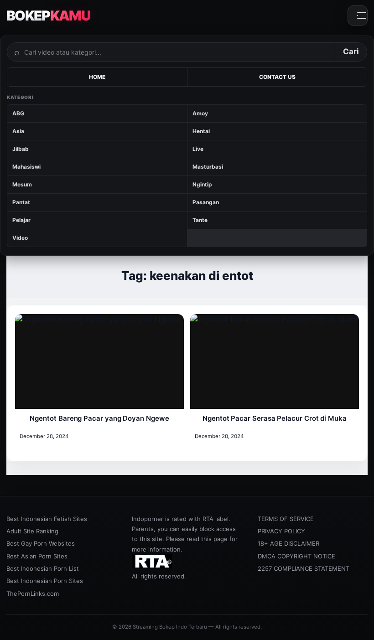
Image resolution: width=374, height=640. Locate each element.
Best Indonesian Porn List (42, 568)
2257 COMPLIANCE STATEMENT (303, 568)
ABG (18, 113)
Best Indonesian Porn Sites (44, 580)
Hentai (201, 131)
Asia (18, 131)
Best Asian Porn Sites (37, 556)
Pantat (21, 202)
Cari (351, 51)
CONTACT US (277, 76)
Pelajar (21, 220)
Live (197, 148)
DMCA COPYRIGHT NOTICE (296, 556)
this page (214, 538)
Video (20, 237)
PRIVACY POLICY (281, 531)
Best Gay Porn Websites (40, 543)
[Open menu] (358, 15)
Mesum (22, 184)
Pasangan (205, 202)
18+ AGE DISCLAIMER (288, 543)
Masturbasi (207, 166)
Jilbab (20, 148)
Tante (200, 220)
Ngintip (202, 184)
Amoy (200, 113)
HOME (97, 76)
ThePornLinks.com (32, 593)
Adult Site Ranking (32, 531)
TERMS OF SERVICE (286, 518)
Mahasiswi (26, 166)
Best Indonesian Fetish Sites (46, 518)
